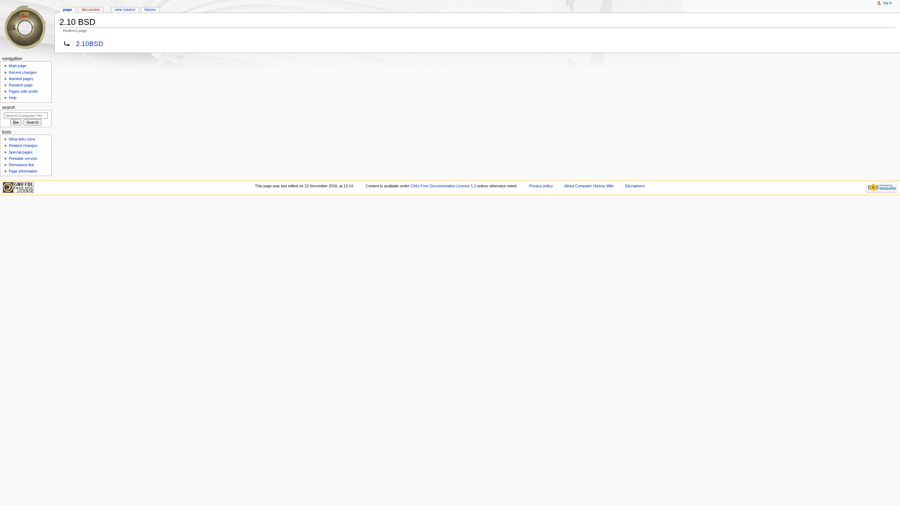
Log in (887, 3)
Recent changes (23, 72)
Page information (23, 171)
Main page (17, 66)
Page (67, 9)
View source (125, 9)
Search (8, 107)
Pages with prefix (23, 91)
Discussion (91, 9)
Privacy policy (541, 186)
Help (13, 98)
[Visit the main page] (27, 27)
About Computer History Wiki (588, 186)
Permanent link (21, 165)
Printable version (23, 158)
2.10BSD (89, 43)
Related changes (23, 145)
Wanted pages (21, 79)
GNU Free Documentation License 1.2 (443, 186)
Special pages (21, 152)
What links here (22, 139)
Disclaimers (635, 186)
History (150, 9)
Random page (21, 85)
